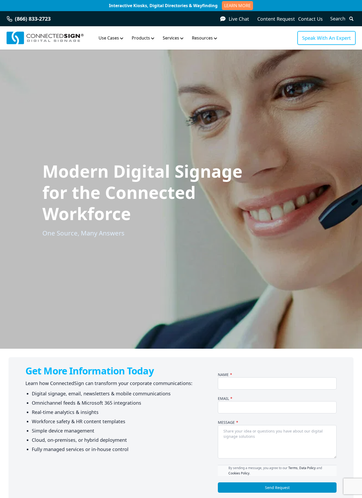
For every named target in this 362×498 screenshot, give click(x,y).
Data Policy (307, 468)
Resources (202, 38)
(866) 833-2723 (33, 18)
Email (223, 398)
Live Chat (239, 19)
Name (223, 374)
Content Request (276, 19)
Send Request (277, 487)
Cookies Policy (238, 473)
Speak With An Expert (326, 38)
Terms (293, 468)
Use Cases (109, 38)
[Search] (350, 18)
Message (226, 422)
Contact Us (310, 19)
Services (171, 38)
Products (141, 38)
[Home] (45, 38)
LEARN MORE (237, 5)
